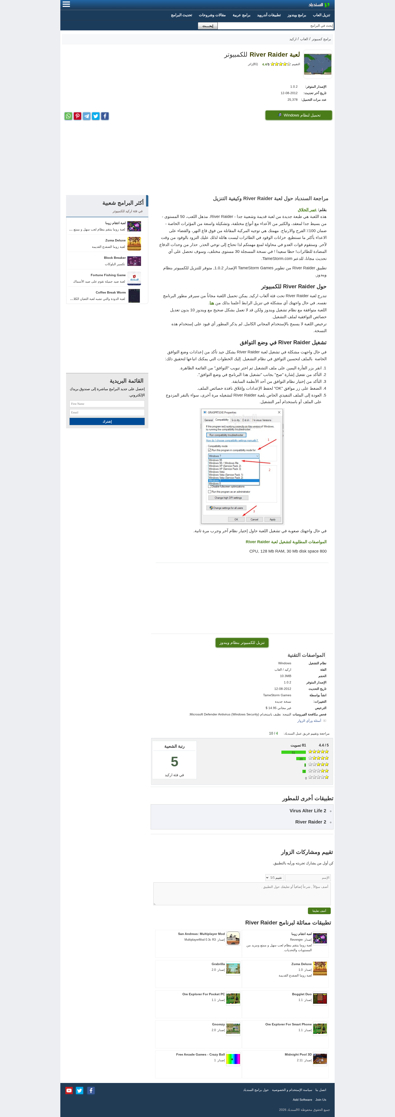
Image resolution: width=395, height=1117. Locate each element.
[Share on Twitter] (96, 115)
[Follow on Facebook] (91, 1090)
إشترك (107, 421)
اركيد (168, 775)
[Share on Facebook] (105, 115)
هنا (212, 303)
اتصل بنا (320, 1090)
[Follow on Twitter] (79, 1090)
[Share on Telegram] (87, 115)
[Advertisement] (197, 159)
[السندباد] (307, 5)
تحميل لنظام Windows (302, 115)
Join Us (320, 1099)
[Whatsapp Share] (68, 115)
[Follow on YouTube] (69, 1090)
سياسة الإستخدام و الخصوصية (292, 1090)
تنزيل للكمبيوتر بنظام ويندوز (242, 643)
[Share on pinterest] (77, 115)
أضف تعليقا (319, 911)
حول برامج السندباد (256, 1090)
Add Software (302, 1099)
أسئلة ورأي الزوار (309, 721)
